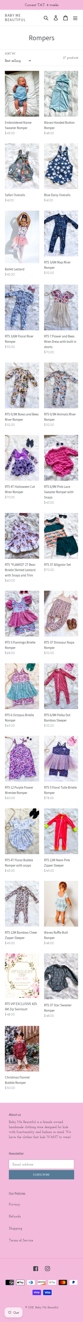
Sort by (10, 53)
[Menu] (75, 18)
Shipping (15, 1228)
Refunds (15, 1216)
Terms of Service (21, 1240)
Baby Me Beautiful (15, 17)
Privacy (14, 1204)
